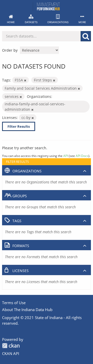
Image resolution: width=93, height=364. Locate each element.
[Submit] (86, 36)
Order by (10, 50)
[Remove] (25, 80)
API (65, 156)
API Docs (82, 156)
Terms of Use (14, 302)
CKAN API (10, 353)
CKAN (11, 345)
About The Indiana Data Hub (27, 309)
